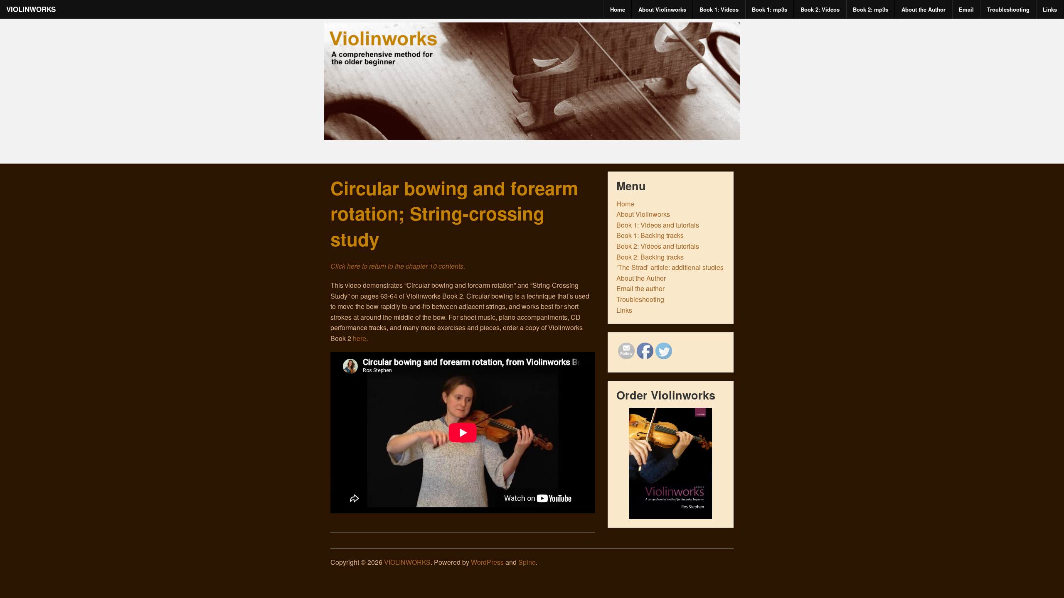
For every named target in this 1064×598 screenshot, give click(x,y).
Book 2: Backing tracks (650, 257)
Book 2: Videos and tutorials (657, 246)
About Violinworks (662, 9)
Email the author (640, 288)
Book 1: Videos (719, 9)
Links (1050, 9)
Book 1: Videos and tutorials (657, 225)
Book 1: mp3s (769, 9)
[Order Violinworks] (670, 463)
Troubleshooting (1008, 9)
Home (617, 9)
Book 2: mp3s (870, 9)
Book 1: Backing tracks (650, 235)
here (359, 338)
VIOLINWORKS (31, 9)
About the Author (923, 9)
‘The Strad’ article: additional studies (670, 267)
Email (966, 9)
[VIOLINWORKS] (532, 132)
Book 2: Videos (820, 9)
